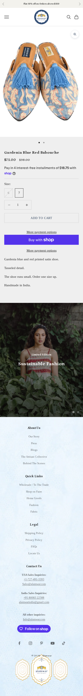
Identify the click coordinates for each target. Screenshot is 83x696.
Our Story (34, 436)
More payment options (42, 232)
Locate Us (34, 553)
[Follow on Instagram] (30, 643)
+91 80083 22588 (34, 597)
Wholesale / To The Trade (34, 484)
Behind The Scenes (34, 463)
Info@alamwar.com (34, 619)
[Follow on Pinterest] (41, 643)
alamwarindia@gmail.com (34, 602)
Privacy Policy (34, 539)
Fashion (34, 505)
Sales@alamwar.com (34, 584)
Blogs (34, 449)
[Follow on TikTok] (64, 643)
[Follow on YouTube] (52, 643)
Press (34, 443)
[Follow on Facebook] (19, 643)
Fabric (34, 511)
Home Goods (34, 498)
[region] (41, 360)
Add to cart (41, 218)
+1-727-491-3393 (34, 579)
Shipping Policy (34, 533)
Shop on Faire (34, 491)
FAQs (34, 546)
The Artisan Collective (34, 456)
